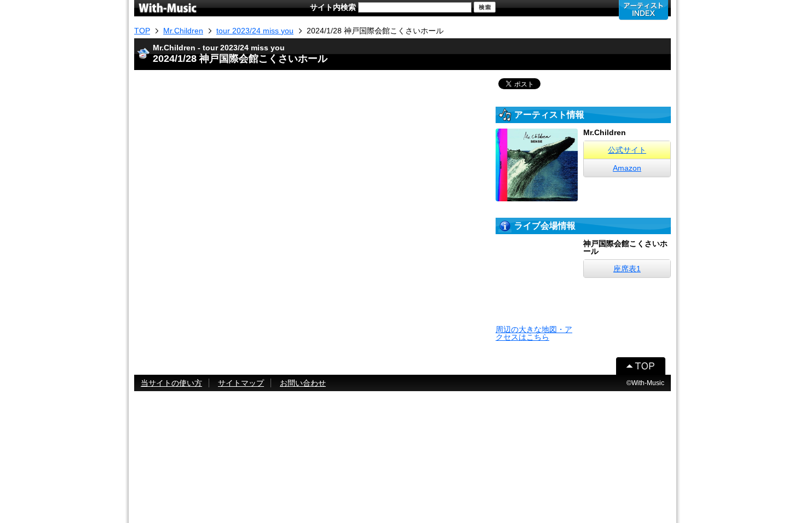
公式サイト (627, 150)
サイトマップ (241, 383)
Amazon (627, 168)
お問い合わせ (303, 383)
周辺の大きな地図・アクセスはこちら (534, 333)
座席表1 (627, 268)
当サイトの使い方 (171, 383)
